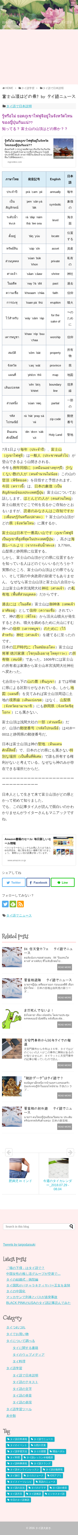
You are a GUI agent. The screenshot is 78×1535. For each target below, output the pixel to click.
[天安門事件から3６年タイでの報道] (12, 1049)
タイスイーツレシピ (21, 1481)
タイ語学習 (14, 1368)
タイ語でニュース (19, 915)
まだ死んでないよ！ (39, 1010)
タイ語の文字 (22, 1389)
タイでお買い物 (17, 1334)
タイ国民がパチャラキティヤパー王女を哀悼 (38, 1285)
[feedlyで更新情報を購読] (13, 904)
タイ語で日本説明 (19, 106)
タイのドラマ (38, 1487)
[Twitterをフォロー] (5, 904)
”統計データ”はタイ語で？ (43, 1078)
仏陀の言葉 (40, 1445)
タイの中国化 (15, 1291)
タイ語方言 (16, 1493)
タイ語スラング (42, 1463)
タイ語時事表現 (18, 1463)
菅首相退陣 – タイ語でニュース (48, 980)
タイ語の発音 (22, 1395)
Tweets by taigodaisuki (19, 1244)
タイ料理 (19, 1361)
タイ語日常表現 (18, 1439)
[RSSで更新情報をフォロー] (20, 904)
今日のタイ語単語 (19, 1499)
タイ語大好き (13, 15)
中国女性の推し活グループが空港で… (33, 1273)
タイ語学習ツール (19, 1409)
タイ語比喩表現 (54, 1469)
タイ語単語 (35, 1493)
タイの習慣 (40, 1451)
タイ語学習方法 (18, 1451)
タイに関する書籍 (25, 1348)
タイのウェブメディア (29, 1354)
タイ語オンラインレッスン (24, 1469)
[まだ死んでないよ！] (12, 1019)
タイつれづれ (15, 1327)
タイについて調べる (20, 1341)
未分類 (11, 1415)
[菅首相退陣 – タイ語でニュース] (12, 988)
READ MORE (64, 967)
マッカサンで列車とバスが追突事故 (31, 1297)
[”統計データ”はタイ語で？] (12, 1086)
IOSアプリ (55, 1475)
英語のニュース (47, 1481)
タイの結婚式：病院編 (22, 1279)
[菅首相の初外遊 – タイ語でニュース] (12, 1117)
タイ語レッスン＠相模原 (40, 1457)
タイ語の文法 (17, 1487)
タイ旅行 (15, 1475)
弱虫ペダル (59, 1451)
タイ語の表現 (22, 1402)
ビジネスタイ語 (56, 1493)
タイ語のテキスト (25, 1382)
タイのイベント (18, 1445)
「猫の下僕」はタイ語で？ (25, 1268)
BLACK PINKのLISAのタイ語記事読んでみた (38, 1303)
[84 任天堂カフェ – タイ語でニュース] (12, 957)
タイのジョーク (35, 1475)
